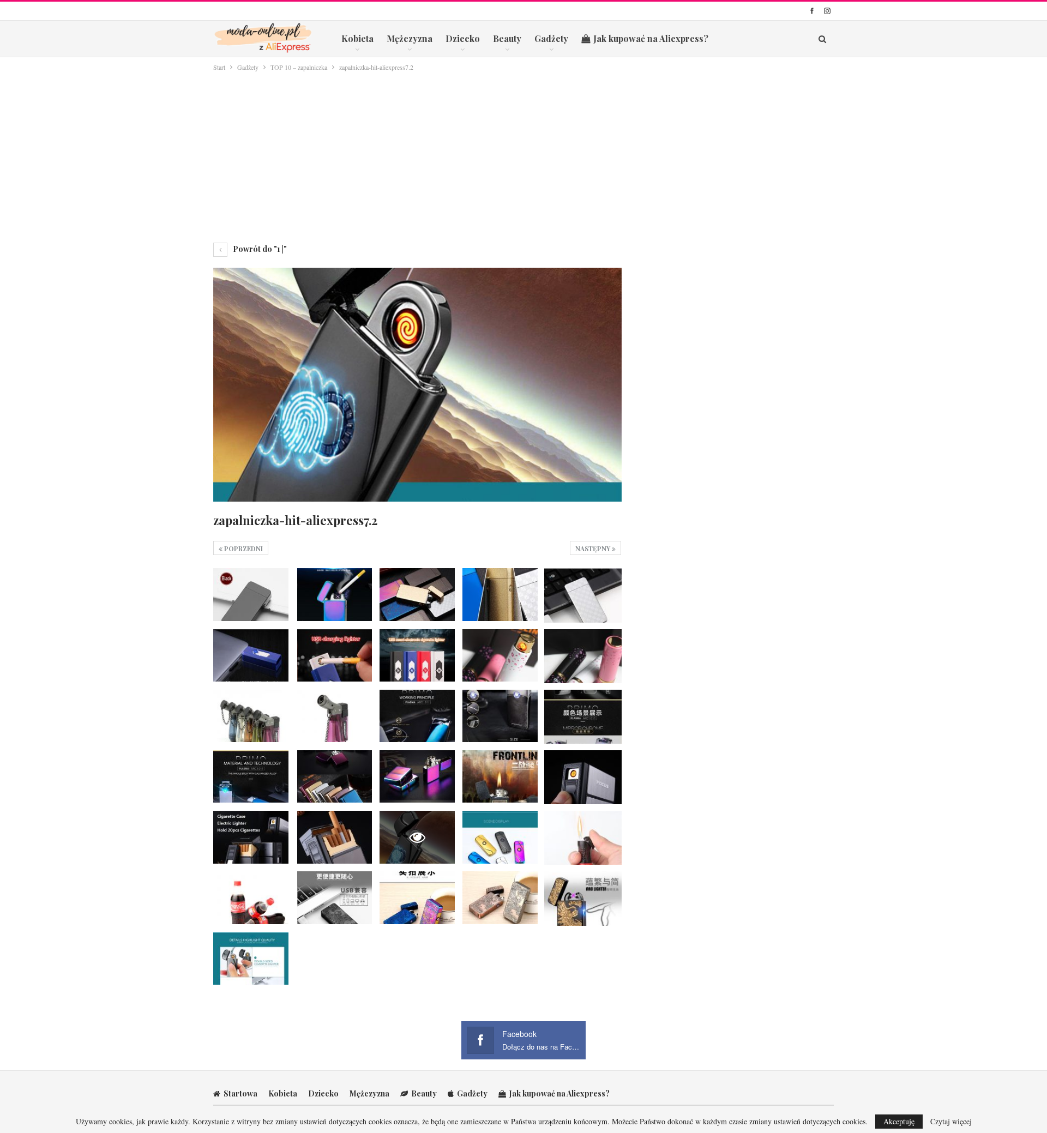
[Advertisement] (523, 155)
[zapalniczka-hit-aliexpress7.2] (250, 594)
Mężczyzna (409, 38)
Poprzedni (242, 548)
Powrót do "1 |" (259, 249)
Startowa (240, 1093)
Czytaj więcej (951, 1121)
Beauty (507, 38)
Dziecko (463, 38)
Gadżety (551, 38)
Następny (593, 548)
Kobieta (357, 38)
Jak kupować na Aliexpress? (650, 38)
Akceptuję (898, 1121)
